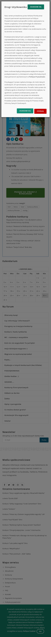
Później (40, 111)
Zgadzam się (35, 7)
